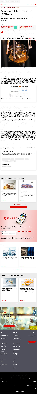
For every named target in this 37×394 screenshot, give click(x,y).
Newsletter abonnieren (24, 231)
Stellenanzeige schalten (16, 356)
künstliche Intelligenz (9, 36)
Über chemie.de (16, 385)
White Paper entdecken (16, 343)
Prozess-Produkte (3, 346)
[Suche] (28, 4)
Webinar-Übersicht (3, 356)
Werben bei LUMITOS (4, 385)
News (14, 361)
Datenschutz (10, 388)
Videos (2, 365)
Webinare (14, 367)
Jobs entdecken (15, 353)
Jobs (13, 365)
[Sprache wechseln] (31, 4)
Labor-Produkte (3, 345)
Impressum (2, 388)
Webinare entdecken (4, 353)
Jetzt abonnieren (32, 341)
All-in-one (14, 368)
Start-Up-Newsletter (4, 336)
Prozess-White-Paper (16, 346)
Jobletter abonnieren (16, 354)
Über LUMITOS (10, 385)
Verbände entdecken (16, 336)
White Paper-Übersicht (16, 349)
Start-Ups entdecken (16, 335)
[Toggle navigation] (35, 5)
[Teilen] (30, 4)
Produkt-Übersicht (3, 349)
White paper (15, 364)
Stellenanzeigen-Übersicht (17, 357)
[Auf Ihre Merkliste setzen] (33, 4)
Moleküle (4, 30)
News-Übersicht (3, 338)
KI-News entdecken (9, 326)
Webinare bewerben (4, 354)
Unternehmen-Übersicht (17, 339)
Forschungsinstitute (4, 364)
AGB (6, 388)
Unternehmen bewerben (16, 338)
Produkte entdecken (4, 343)
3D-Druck (30, 38)
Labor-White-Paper (16, 345)
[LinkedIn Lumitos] (35, 388)
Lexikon (2, 361)
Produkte (14, 362)
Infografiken (2, 362)
